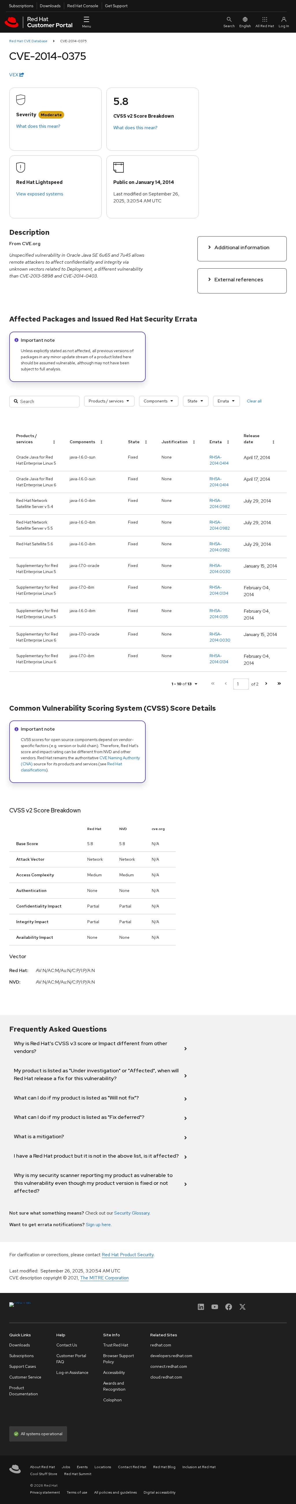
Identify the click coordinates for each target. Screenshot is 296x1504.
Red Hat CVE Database (28, 41)
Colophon (112, 1400)
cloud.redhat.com (166, 1377)
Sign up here (98, 1225)
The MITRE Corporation (104, 1278)
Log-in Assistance (72, 1372)
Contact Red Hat (132, 1467)
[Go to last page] (279, 684)
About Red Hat (42, 1467)
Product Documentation (23, 1390)
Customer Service (25, 1377)
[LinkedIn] (200, 1309)
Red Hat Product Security (127, 1255)
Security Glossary (131, 1213)
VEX (14, 75)
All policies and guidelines (115, 1492)
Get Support (116, 5)
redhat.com (160, 1345)
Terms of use (77, 1492)
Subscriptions (21, 5)
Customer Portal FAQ (71, 1358)
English (245, 26)
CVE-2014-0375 (73, 41)
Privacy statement (45, 1492)
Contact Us (66, 1345)
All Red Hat (265, 26)
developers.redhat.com (171, 1355)
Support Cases (22, 1366)
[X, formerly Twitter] (242, 1309)
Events (82, 1467)
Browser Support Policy (118, 1358)
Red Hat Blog (164, 1467)
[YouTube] (214, 1309)
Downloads (50, 5)
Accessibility (114, 1372)
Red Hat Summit (77, 1474)
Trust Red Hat (115, 1345)
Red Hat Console (82, 5)
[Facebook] (228, 1309)
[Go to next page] (266, 684)
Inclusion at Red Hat (199, 1467)
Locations (103, 1467)
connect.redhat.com (168, 1366)
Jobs (66, 1467)
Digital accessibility (159, 1492)
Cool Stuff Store (43, 1474)
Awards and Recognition (114, 1386)
